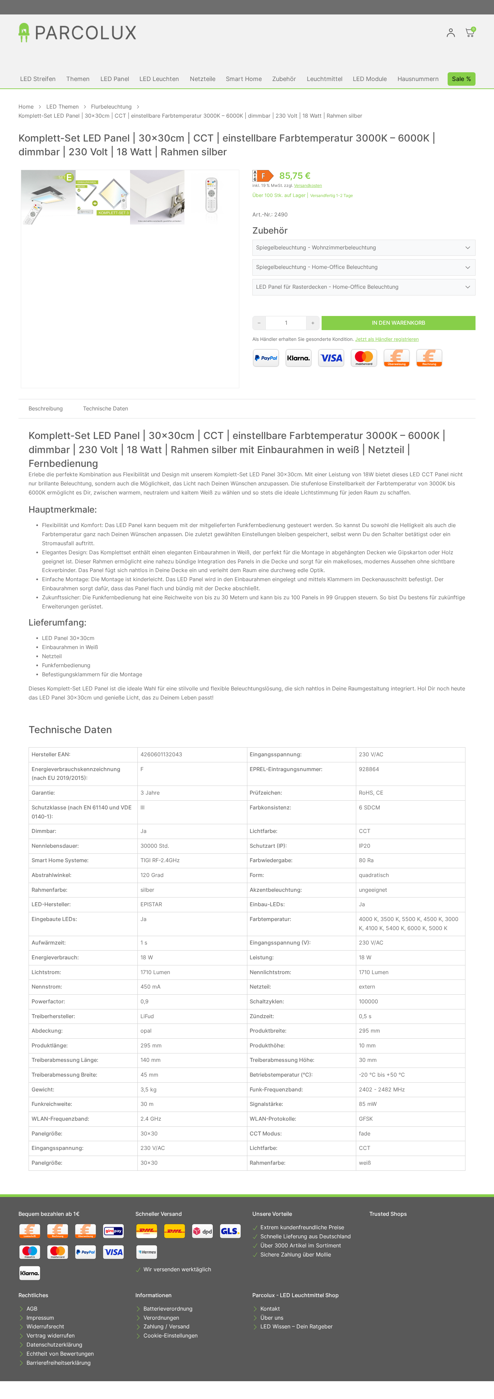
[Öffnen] (470, 32)
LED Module (370, 78)
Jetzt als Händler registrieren (387, 339)
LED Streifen (38, 78)
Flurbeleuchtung (111, 107)
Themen (78, 78)
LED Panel (114, 78)
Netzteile (202, 78)
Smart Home (244, 78)
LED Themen (62, 107)
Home (26, 107)
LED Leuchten (159, 78)
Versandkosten (308, 185)
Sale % (461, 78)
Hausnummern (418, 78)
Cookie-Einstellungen (170, 1335)
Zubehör (284, 78)
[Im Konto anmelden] (450, 33)
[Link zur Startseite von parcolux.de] (77, 32)
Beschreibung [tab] (46, 408)
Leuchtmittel (324, 78)
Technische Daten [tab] (105, 408)
